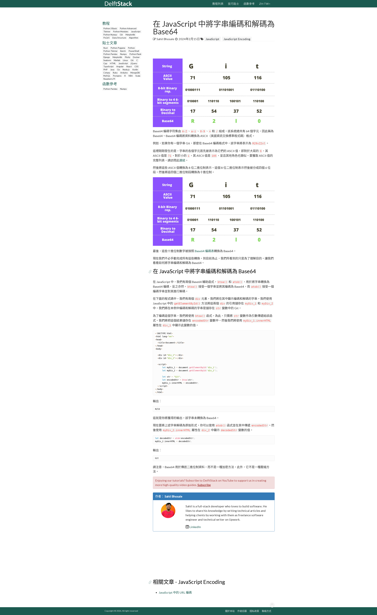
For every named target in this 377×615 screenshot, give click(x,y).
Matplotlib (130, 34)
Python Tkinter (110, 51)
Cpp (105, 63)
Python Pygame (118, 48)
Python (131, 48)
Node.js (126, 69)
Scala (137, 75)
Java (112, 69)
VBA (130, 75)
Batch (123, 51)
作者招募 (242, 611)
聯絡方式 (266, 611)
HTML (113, 63)
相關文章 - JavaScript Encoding (189, 582)
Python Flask (135, 54)
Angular (120, 66)
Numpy (123, 54)
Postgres (117, 75)
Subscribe (204, 485)
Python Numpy (110, 34)
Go (118, 69)
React (129, 66)
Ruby (115, 72)
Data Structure (119, 37)
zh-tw (264, 3)
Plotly (127, 57)
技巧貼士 (233, 3)
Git (121, 34)
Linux (125, 60)
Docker (136, 57)
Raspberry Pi (109, 79)
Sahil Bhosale (165, 39)
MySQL (106, 75)
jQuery (134, 63)
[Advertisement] (12, 57)
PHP (105, 69)
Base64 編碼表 (204, 251)
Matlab (117, 60)
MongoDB (135, 72)
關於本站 (230, 611)
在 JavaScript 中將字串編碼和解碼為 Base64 (204, 271)
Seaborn (107, 60)
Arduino (124, 72)
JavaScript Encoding (237, 39)
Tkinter (106, 31)
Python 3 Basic (110, 28)
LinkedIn (195, 527)
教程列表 (218, 3)
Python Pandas (110, 54)
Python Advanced (128, 28)
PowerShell (134, 51)
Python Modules (120, 31)
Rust (105, 48)
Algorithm (133, 37)
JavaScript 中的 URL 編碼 (175, 592)
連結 (182, 160)
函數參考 (249, 3)
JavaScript (135, 31)
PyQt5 (106, 37)
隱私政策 (254, 611)
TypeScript (108, 66)
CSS (136, 66)
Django (106, 57)
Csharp (106, 72)
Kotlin (135, 69)
